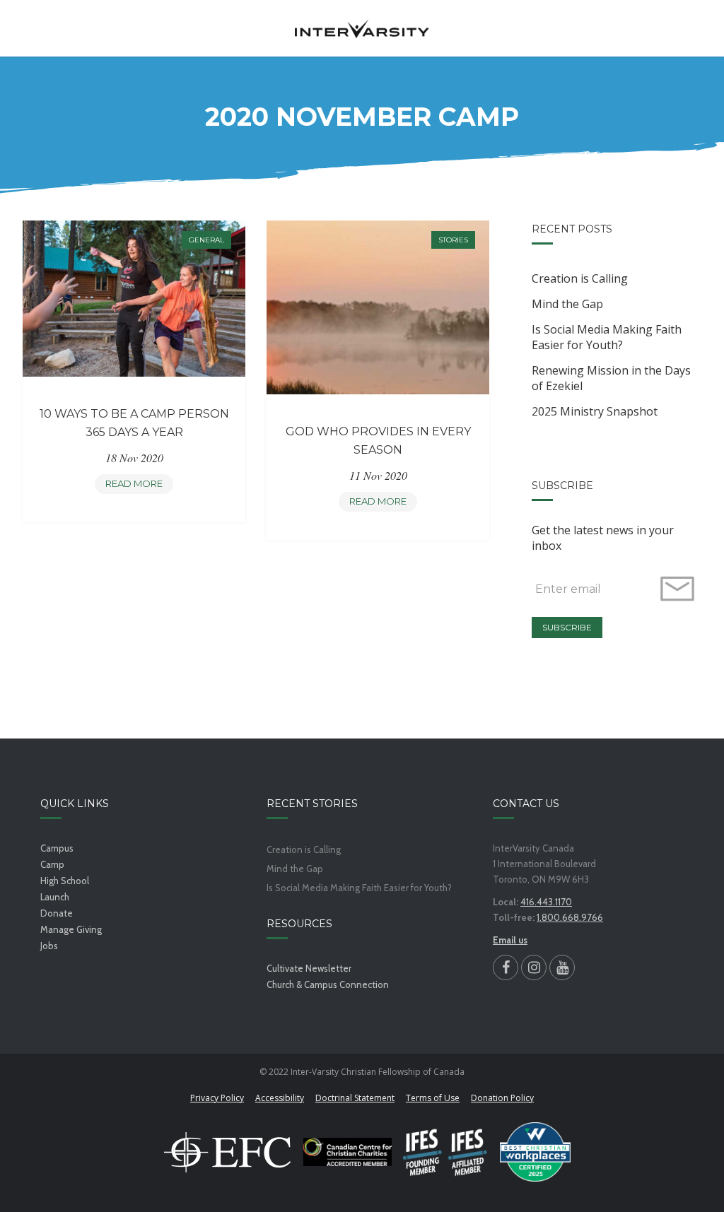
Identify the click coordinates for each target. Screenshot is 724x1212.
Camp (52, 864)
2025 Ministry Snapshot (595, 411)
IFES (446, 1152)
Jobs (49, 945)
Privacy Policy (217, 1098)
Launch (54, 896)
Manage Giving (71, 929)
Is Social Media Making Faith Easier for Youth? (607, 337)
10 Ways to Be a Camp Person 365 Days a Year (134, 423)
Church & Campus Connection (328, 984)
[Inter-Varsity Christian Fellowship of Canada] (361, 28)
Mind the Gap (567, 304)
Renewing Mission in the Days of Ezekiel (611, 378)
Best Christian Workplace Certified (535, 1152)
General (206, 240)
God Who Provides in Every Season (378, 441)
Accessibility (279, 1098)
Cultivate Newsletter (309, 968)
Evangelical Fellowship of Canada (227, 1152)
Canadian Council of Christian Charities (347, 1152)
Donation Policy (502, 1098)
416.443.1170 (546, 901)
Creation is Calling (580, 278)
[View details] (134, 299)
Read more (139, 486)
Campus (57, 848)
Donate (56, 913)
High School (64, 880)
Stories (453, 240)
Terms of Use (433, 1098)
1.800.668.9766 (570, 917)
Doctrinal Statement (355, 1098)
